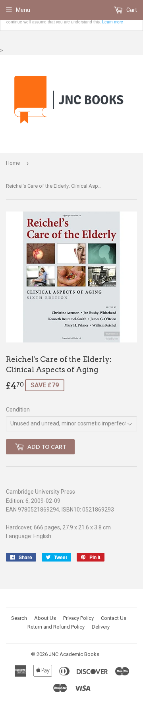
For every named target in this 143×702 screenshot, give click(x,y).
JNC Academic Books (74, 654)
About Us (45, 618)
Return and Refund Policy (56, 627)
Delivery (101, 627)
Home (13, 163)
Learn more (112, 22)
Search (19, 618)
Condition (18, 409)
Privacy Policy (78, 618)
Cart (131, 10)
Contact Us (113, 618)
